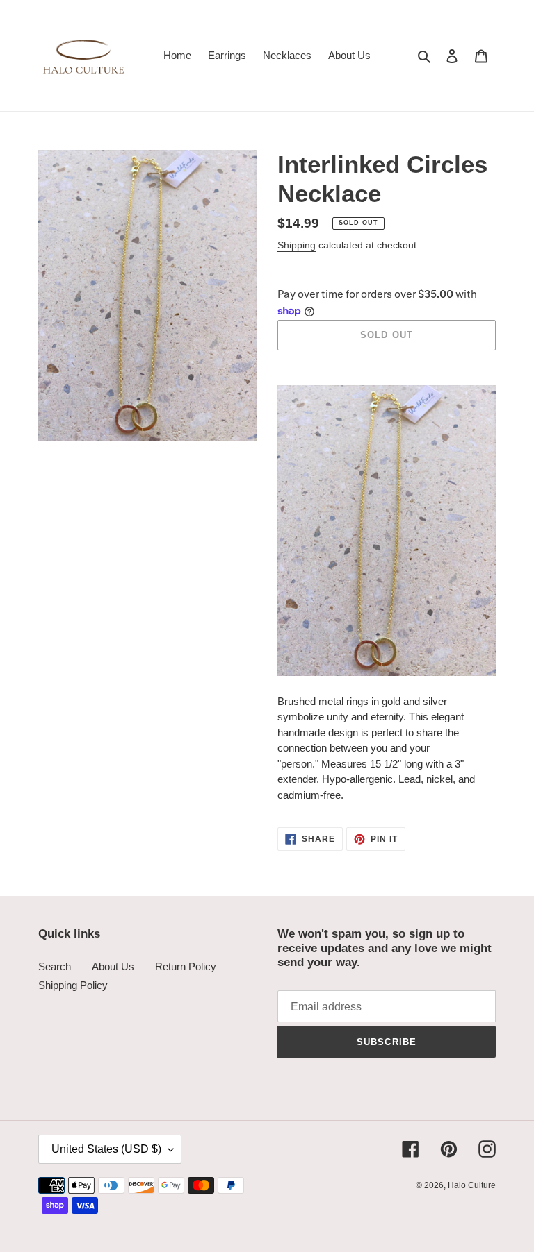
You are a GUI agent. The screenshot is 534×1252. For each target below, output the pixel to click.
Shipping (296, 245)
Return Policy (185, 966)
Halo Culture (472, 1185)
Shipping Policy (73, 985)
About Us (113, 966)
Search (54, 966)
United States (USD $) (106, 1149)
